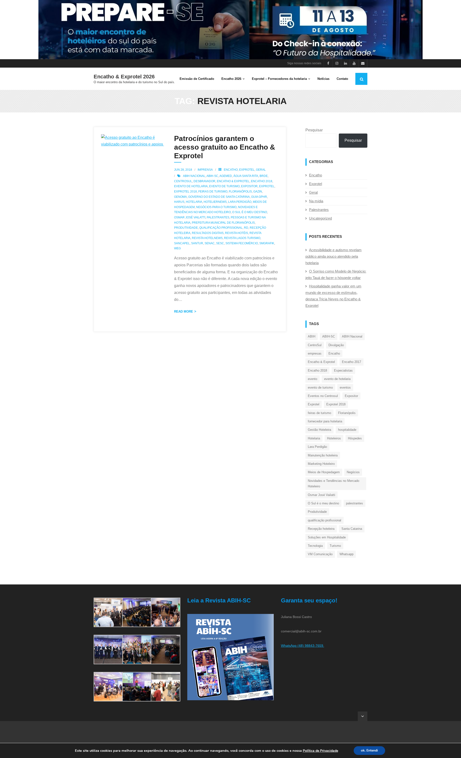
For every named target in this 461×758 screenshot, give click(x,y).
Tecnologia (315, 546)
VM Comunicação (320, 554)
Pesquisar (314, 130)
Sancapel (182, 243)
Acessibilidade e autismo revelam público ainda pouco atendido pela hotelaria (333, 256)
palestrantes (218, 217)
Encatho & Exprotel (233, 181)
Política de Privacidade (320, 750)
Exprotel (247, 169)
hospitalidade (347, 429)
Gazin (257, 191)
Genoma (180, 196)
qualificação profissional (221, 227)
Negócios (353, 472)
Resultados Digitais (208, 233)
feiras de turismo (212, 191)
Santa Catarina (351, 529)
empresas (314, 353)
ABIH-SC (212, 176)
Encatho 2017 (351, 362)
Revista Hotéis (236, 233)
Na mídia (316, 201)
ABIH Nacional (194, 176)
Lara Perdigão (239, 202)
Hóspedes (355, 438)
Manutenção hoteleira (323, 455)
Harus (179, 202)
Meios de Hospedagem (324, 472)
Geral (261, 169)
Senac (210, 243)
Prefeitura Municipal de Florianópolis (223, 222)
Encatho (231, 169)
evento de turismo (224, 186)
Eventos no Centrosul (323, 396)
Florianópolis (240, 191)
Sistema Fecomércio (241, 243)
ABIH (311, 336)
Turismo (335, 546)
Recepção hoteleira (321, 529)
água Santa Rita (245, 176)
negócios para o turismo (216, 207)
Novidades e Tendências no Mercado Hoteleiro (333, 483)
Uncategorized (320, 218)
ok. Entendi (369, 750)
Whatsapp (346, 554)
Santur (197, 243)
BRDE (264, 176)
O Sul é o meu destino (249, 212)
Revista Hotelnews (207, 238)
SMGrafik (266, 243)
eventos (345, 387)
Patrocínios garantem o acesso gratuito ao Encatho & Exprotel (224, 147)
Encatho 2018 (261, 181)
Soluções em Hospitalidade (327, 537)
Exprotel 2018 (185, 191)
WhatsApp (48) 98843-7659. (302, 645)
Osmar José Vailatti (189, 217)
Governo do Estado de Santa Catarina (219, 196)
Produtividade (186, 227)
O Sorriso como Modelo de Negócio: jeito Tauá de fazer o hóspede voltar (335, 274)
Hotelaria (194, 202)
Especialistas (343, 370)
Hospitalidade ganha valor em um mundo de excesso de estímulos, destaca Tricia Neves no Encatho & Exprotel (333, 296)
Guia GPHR (259, 196)
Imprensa (205, 169)
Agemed (225, 176)
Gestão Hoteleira (319, 429)
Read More (183, 311)
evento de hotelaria (191, 186)
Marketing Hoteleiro (321, 464)
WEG (177, 248)
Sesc (220, 243)
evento (312, 379)
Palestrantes (319, 210)
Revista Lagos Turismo (242, 238)
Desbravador (204, 181)
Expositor (249, 186)
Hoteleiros (334, 438)
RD (246, 227)
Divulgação (336, 345)
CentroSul (183, 181)
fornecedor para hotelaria (325, 421)
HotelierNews (215, 202)
